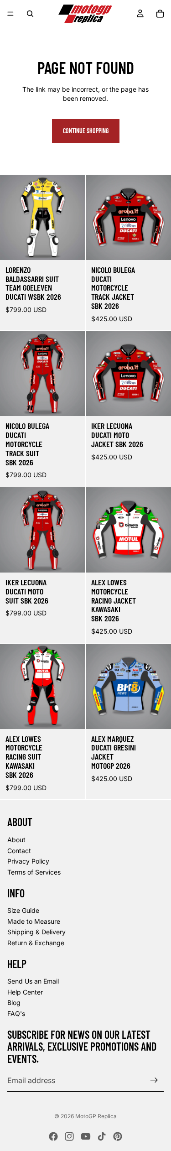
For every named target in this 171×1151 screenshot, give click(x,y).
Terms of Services (34, 872)
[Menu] (10, 13)
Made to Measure (33, 921)
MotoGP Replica (96, 1116)
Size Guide (23, 910)
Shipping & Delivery (36, 932)
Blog (14, 1003)
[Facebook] (53, 1136)
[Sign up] (154, 1080)
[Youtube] (85, 1136)
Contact (19, 850)
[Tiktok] (101, 1136)
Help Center (25, 992)
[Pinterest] (117, 1136)
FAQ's (16, 1013)
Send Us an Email (33, 981)
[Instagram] (69, 1136)
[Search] (30, 14)
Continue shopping (86, 131)
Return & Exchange (35, 943)
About (16, 840)
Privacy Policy (28, 861)
